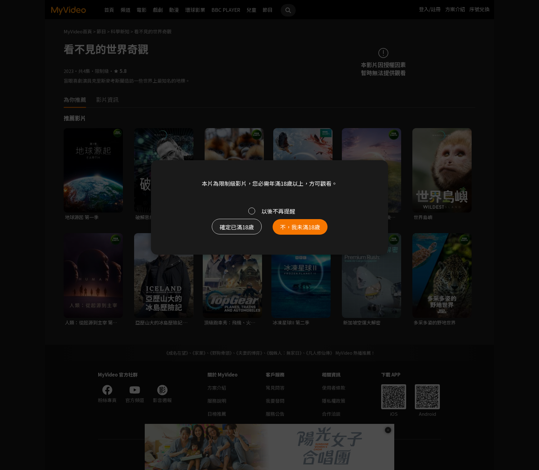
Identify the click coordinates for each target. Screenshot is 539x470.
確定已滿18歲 (237, 227)
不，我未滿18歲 (300, 227)
